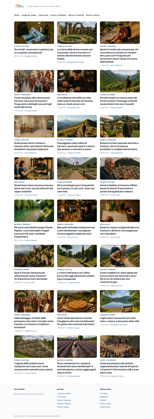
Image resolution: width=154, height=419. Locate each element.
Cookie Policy (105, 407)
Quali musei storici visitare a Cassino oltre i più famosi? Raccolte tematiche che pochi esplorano (34, 146)
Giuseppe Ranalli (31, 56)
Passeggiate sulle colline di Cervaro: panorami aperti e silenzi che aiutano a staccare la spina (76, 146)
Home (16, 15)
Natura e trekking (76, 15)
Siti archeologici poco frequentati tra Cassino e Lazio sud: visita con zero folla (76, 188)
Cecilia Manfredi (116, 65)
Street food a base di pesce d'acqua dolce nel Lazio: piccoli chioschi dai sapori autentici (33, 188)
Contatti (103, 400)
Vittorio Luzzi (115, 195)
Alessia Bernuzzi (73, 107)
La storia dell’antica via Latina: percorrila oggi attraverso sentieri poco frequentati (76, 275)
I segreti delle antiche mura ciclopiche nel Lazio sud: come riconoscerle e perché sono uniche (33, 366)
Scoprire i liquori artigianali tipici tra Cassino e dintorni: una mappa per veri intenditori (119, 230)
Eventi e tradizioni (58, 15)
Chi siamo (103, 393)
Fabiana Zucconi (116, 286)
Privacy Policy (105, 403)
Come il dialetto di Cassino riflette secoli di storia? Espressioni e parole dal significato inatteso (118, 188)
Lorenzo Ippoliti (30, 373)
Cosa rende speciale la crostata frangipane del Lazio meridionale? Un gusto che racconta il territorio (76, 321)
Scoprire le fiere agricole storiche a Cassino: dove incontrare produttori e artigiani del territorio (119, 146)
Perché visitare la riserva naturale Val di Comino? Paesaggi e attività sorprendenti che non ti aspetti (118, 100)
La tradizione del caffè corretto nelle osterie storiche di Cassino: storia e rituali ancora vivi (75, 100)
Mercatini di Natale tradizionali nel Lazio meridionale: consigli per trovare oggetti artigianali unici (76, 230)
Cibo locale (43, 15)
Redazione (104, 397)
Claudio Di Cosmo (74, 153)
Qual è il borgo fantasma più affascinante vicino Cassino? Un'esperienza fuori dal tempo (30, 275)
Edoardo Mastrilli (116, 107)
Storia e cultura (93, 15)
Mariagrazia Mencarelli (75, 62)
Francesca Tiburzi (31, 195)
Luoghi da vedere (28, 15)
